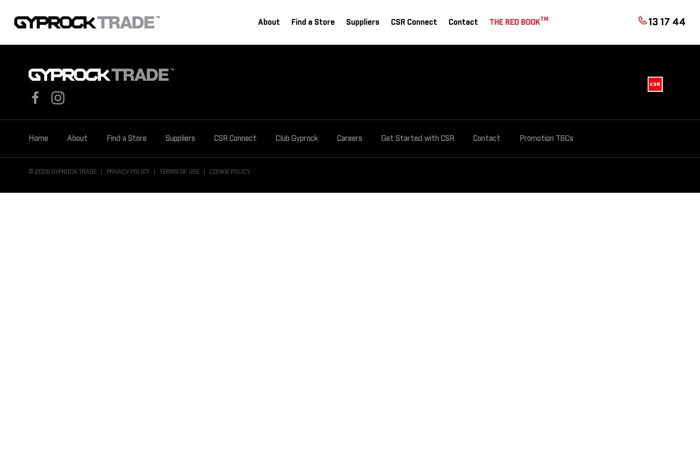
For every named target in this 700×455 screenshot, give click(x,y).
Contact (463, 22)
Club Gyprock (297, 138)
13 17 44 (667, 22)
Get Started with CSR (417, 138)
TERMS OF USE (180, 172)
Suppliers (363, 22)
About (269, 22)
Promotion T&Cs (546, 138)
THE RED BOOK (519, 21)
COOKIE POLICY (230, 172)
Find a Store (313, 22)
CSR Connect (414, 22)
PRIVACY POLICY (128, 172)
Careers (349, 138)
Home (38, 138)
